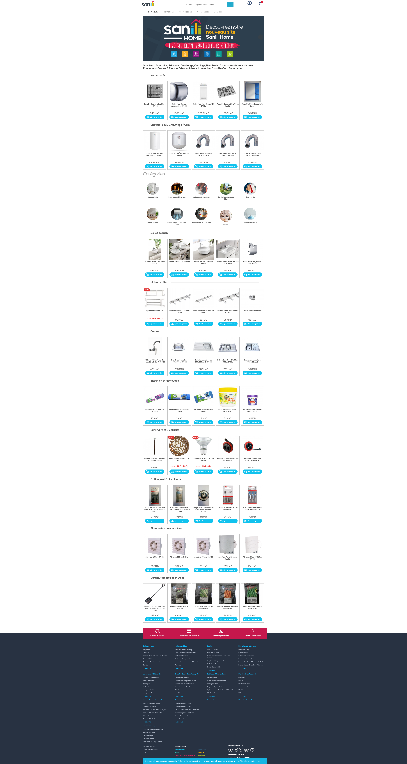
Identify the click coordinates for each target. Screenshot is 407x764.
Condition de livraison (150, 749)
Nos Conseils (203, 12)
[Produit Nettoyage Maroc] (154, 396)
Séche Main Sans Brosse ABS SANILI (203, 105)
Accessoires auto (213, 700)
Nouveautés (250, 197)
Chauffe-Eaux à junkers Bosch (185, 681)
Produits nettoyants (245, 659)
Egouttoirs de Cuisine (214, 667)
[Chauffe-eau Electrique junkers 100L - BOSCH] (154, 141)
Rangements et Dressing (183, 650)
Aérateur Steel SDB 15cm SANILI (252, 558)
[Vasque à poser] (179, 249)
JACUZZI (146, 653)
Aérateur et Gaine (244, 687)
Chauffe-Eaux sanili (182, 678)
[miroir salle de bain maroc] (252, 91)
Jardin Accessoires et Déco (226, 198)
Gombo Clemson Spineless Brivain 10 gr (252, 607)
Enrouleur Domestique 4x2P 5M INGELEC (227, 460)
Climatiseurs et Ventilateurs (184, 687)
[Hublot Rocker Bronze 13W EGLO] (179, 446)
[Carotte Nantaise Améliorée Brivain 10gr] (227, 593)
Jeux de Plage (148, 736)
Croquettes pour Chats (183, 704)
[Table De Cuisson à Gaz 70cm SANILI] (227, 91)
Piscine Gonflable (149, 732)
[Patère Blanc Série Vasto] (252, 298)
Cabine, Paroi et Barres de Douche (155, 656)
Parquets (178, 665)
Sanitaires (146, 665)
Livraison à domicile (157, 635)
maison (177, 752)
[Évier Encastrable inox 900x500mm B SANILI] (203, 347)
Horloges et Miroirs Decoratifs (185, 653)
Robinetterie (202, 749)
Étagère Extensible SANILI (154, 311)
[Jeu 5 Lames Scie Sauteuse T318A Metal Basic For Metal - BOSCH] (179, 495)
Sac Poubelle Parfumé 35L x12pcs (179, 410)
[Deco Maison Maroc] (227, 298)
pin (241, 750)
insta (252, 750)
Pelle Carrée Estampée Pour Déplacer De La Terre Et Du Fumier (154, 608)
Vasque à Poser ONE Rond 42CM (155, 263)
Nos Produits (152, 12)
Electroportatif (212, 678)
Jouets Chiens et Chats (183, 716)
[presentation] (146, 37)
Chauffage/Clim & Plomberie (185, 755)
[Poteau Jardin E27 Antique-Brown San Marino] (154, 446)
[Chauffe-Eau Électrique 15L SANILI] (179, 141)
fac (230, 750)
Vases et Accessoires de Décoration (187, 662)
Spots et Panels (148, 681)
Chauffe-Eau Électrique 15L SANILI (179, 154)
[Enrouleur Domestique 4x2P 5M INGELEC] (227, 446)
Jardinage (201, 755)
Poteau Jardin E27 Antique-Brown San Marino (154, 460)
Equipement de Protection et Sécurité (220, 690)
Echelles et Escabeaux (214, 693)
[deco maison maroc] (154, 298)
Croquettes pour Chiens (183, 707)
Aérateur (178, 690)
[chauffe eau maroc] (203, 141)
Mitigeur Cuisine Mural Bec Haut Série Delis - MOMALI (155, 361)
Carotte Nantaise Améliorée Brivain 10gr (227, 607)
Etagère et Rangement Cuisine (217, 661)
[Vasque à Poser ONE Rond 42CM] (154, 249)
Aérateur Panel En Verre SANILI (228, 558)
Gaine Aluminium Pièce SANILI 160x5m (228, 154)
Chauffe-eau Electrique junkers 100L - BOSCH (155, 154)
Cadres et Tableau (181, 656)
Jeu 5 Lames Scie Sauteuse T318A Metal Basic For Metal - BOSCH (179, 510)
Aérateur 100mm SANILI (203, 557)
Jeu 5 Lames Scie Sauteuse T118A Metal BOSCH (252, 509)
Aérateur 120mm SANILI (179, 557)
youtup (246, 750)
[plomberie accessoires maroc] (179, 544)
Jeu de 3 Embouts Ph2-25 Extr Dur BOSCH (228, 509)
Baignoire (146, 650)
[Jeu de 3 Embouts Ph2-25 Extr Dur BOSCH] (227, 495)
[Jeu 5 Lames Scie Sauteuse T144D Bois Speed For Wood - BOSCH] (154, 495)
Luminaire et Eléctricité (177, 197)
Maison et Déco (152, 222)
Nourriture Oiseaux (181, 719)
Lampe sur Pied (148, 693)
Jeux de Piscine (148, 739)
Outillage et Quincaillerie (201, 197)
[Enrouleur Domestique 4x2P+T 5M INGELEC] (252, 446)
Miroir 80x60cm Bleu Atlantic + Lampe (252, 105)
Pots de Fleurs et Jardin (151, 704)
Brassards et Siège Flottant (152, 742)
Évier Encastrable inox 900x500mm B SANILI (203, 361)
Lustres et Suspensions (151, 678)
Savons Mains (243, 653)
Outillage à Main (212, 684)
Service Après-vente (221, 636)
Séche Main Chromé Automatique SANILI (179, 105)
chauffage (178, 693)
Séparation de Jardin (150, 716)
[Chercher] (230, 4)
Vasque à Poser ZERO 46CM (179, 262)
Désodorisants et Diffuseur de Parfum (251, 662)
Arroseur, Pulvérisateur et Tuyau (154, 710)
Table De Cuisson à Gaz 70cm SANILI (228, 105)
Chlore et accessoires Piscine (153, 729)
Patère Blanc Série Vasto (252, 311)
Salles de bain (153, 197)
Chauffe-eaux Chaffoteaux (184, 684)
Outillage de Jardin (150, 707)
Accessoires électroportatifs (216, 681)
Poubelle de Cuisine (213, 664)
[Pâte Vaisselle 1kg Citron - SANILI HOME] (227, 396)
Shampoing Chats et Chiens (184, 713)
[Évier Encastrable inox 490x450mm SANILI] (179, 347)
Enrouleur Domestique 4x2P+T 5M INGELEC (252, 460)
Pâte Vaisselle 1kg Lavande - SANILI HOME (252, 410)
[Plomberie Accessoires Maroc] (227, 544)
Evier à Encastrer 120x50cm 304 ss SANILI (227, 361)
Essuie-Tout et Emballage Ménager (250, 665)
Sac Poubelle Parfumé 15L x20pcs (154, 410)
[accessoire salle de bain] (203, 298)
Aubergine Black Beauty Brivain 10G (179, 607)
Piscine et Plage (149, 726)
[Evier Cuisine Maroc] (227, 347)
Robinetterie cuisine (213, 653)
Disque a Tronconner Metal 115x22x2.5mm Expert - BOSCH (203, 510)
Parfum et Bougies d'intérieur (185, 659)
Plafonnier (146, 687)
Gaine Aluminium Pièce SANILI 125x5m (203, 154)
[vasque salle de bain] (227, 249)
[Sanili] (155, 3)
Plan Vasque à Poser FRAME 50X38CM (227, 263)
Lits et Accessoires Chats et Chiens (187, 710)
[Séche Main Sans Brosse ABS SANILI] (203, 91)
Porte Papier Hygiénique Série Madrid (252, 263)
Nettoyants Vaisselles (246, 656)
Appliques (146, 684)
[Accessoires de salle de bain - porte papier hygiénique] (252, 249)
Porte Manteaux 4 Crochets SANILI (179, 312)
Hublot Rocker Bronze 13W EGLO (179, 460)
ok (258, 761)
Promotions (168, 12)
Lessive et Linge (243, 650)
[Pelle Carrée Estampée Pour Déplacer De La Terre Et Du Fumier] (154, 593)
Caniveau (241, 678)
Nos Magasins (185, 12)
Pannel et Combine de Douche (153, 662)
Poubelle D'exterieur (150, 719)
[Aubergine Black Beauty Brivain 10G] (179, 593)
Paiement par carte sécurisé (189, 635)
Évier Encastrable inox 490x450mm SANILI (179, 361)
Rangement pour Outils (215, 687)
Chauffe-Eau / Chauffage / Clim (177, 223)
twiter (236, 750)
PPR (239, 693)
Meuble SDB (147, 659)
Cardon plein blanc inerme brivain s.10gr (203, 607)
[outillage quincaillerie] (203, 495)
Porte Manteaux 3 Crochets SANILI (227, 312)
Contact (218, 12)
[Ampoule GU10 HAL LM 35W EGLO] (203, 446)
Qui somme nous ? (149, 746)
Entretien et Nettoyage (247, 646)
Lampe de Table (148, 690)
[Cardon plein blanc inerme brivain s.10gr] (203, 593)
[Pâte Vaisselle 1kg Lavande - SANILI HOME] (252, 396)
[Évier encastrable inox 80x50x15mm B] (252, 347)
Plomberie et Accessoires (201, 222)
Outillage (201, 752)
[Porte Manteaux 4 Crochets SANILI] (179, 298)
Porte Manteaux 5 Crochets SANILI (203, 312)
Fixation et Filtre (244, 684)
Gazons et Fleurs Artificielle (152, 713)
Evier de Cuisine (212, 650)
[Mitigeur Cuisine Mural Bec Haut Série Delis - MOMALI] (154, 347)
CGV (144, 753)
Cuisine (225, 224)
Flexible (241, 690)
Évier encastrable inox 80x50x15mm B (252, 361)
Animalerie (179, 700)
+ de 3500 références (253, 636)
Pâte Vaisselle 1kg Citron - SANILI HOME (227, 410)
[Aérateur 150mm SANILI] (154, 544)
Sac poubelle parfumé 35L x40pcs (203, 410)
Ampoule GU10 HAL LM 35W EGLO (203, 460)
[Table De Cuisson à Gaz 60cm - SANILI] (154, 91)
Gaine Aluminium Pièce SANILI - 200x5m (252, 154)
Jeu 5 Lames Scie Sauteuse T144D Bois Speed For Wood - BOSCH (154, 510)
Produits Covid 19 (250, 222)
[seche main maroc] (179, 91)
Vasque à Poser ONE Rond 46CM (203, 263)
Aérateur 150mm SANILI (155, 557)
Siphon (240, 681)
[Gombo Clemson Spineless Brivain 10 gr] (252, 593)
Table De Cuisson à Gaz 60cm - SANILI (154, 105)
